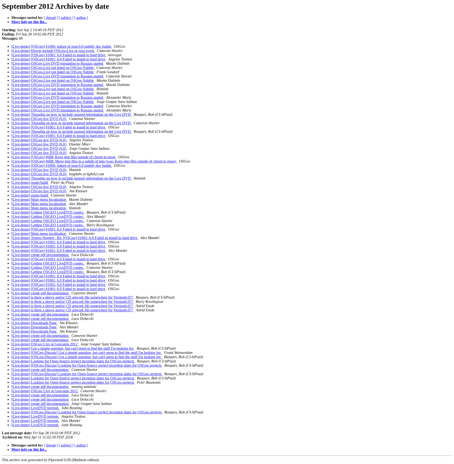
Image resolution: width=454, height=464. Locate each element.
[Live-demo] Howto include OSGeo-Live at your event (53, 51)
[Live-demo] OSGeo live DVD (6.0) (39, 119)
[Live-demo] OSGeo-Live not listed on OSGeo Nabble (53, 68)
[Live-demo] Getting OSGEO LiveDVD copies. (48, 212)
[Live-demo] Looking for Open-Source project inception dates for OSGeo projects (73, 361)
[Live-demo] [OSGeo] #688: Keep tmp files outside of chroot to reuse (63, 157)
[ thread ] (51, 18)
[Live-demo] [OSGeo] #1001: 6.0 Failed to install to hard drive (58, 55)
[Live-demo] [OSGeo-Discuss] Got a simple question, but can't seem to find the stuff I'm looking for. (86, 353)
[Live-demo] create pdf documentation (40, 255)
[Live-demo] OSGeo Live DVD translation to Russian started (57, 63)
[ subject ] (66, 18)
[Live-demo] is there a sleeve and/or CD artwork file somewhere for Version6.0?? (72, 297)
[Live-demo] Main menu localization (39, 200)
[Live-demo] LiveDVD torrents (35, 408)
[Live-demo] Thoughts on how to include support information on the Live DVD (71, 114)
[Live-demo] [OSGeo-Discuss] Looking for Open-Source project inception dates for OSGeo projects (86, 365)
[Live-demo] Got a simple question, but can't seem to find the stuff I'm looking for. (73, 348)
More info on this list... (29, 22)
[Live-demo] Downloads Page (34, 323)
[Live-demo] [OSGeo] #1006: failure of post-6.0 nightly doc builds (61, 46)
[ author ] (81, 18)
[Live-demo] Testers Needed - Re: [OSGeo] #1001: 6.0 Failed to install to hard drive (74, 238)
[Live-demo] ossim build (30, 182)
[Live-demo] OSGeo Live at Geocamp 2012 (45, 344)
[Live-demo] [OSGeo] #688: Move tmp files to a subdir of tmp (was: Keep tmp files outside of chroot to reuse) (94, 161)
